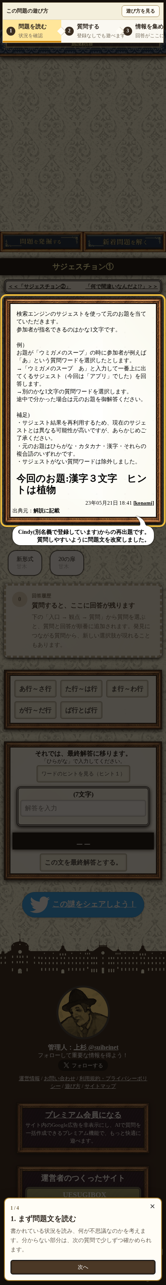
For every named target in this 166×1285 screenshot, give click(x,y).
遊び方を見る (140, 11)
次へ (83, 1267)
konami (143, 503)
